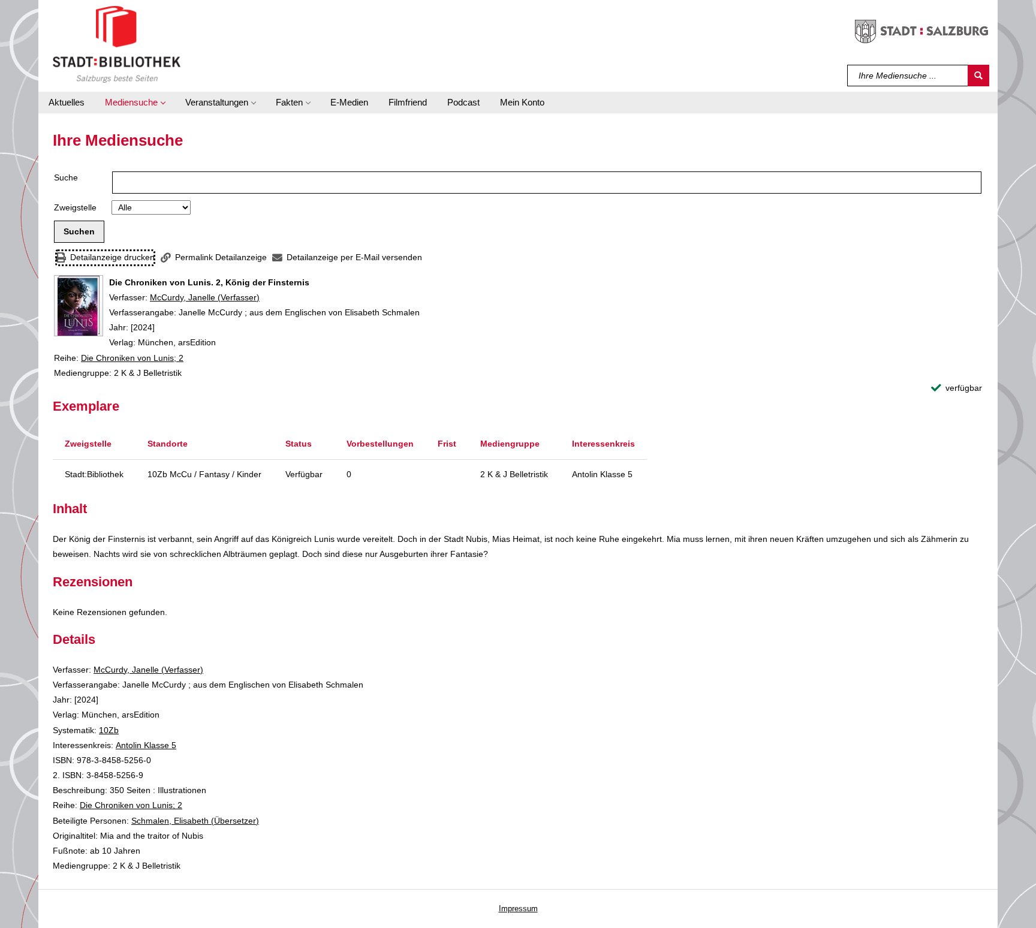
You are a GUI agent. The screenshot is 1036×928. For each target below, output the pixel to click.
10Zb (109, 730)
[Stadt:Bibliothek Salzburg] (116, 44)
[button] (134, 102)
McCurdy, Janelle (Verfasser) (205, 297)
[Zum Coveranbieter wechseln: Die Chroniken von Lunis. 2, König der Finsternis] (78, 305)
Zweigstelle (75, 207)
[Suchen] (978, 75)
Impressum (518, 908)
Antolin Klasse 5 (146, 745)
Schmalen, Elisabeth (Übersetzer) (195, 820)
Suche (66, 177)
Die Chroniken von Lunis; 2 (132, 358)
